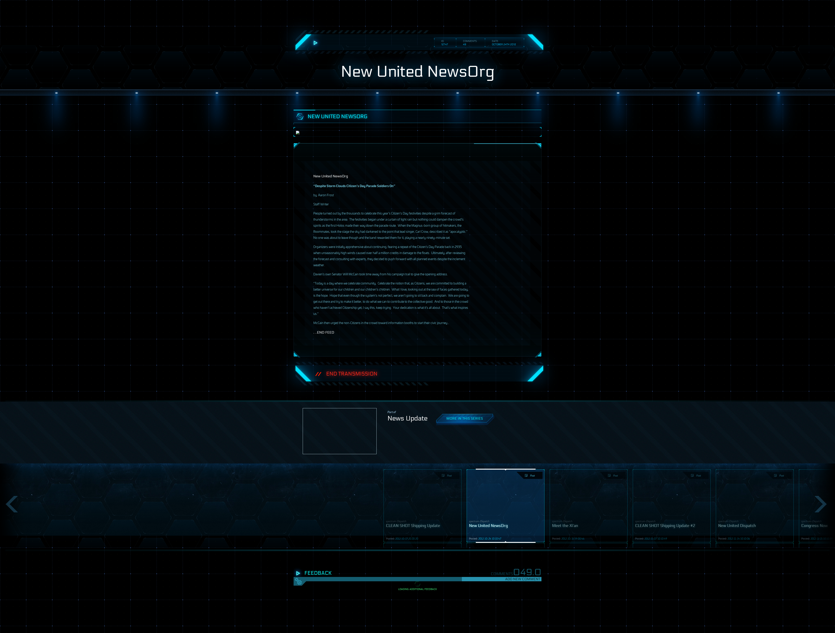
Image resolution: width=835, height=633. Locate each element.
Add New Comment (522, 579)
